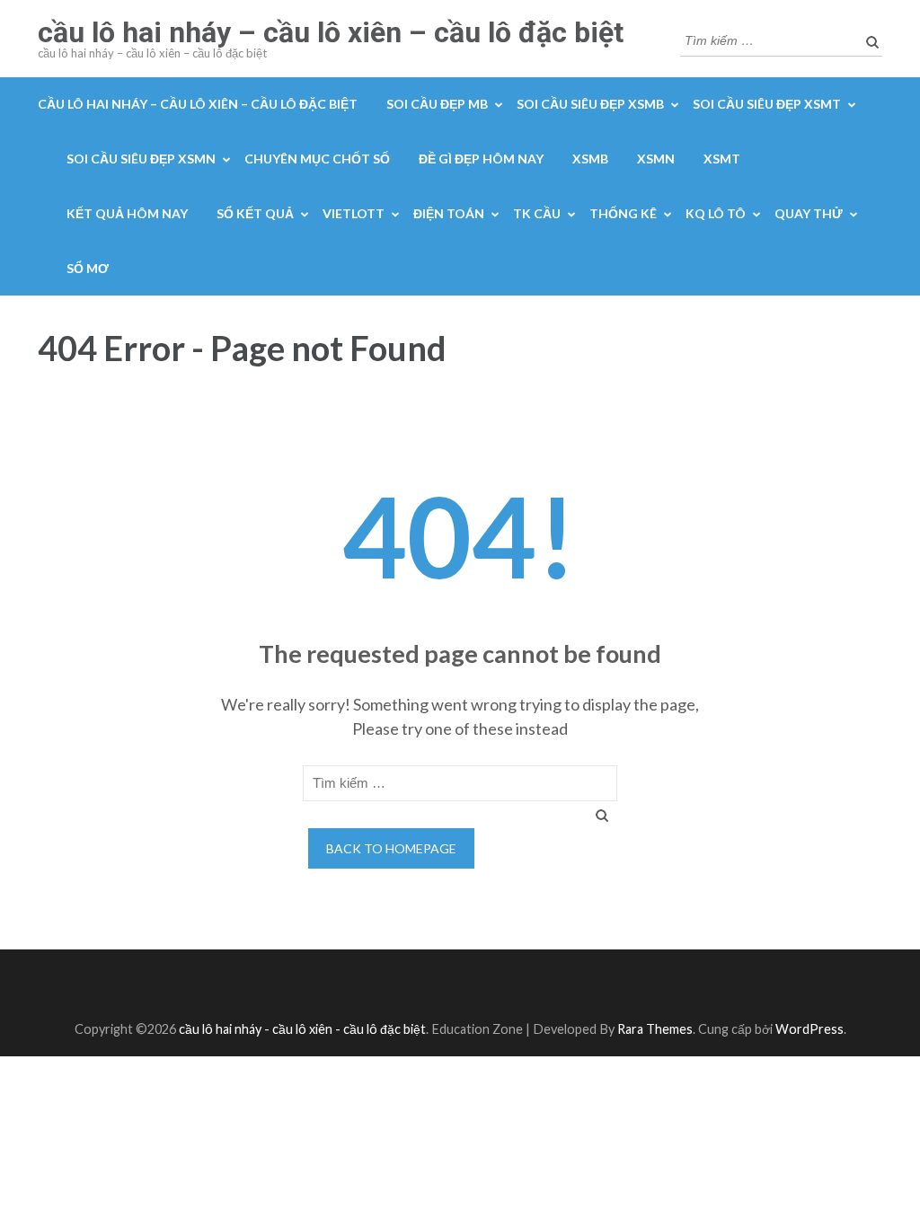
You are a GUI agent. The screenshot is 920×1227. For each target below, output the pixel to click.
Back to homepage (391, 848)
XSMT (721, 158)
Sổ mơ (87, 268)
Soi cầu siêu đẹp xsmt (767, 103)
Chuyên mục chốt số (317, 158)
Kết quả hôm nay (127, 213)
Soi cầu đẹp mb (437, 103)
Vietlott (354, 213)
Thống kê (623, 213)
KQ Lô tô (716, 213)
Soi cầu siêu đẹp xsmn (141, 158)
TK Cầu (537, 213)
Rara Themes (655, 1029)
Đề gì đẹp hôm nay (481, 158)
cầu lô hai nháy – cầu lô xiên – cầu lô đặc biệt (331, 32)
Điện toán (448, 213)
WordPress (809, 1029)
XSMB (590, 158)
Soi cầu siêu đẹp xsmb (590, 103)
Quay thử (808, 213)
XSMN (656, 158)
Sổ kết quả (255, 213)
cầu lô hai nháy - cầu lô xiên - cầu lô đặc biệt (302, 1029)
